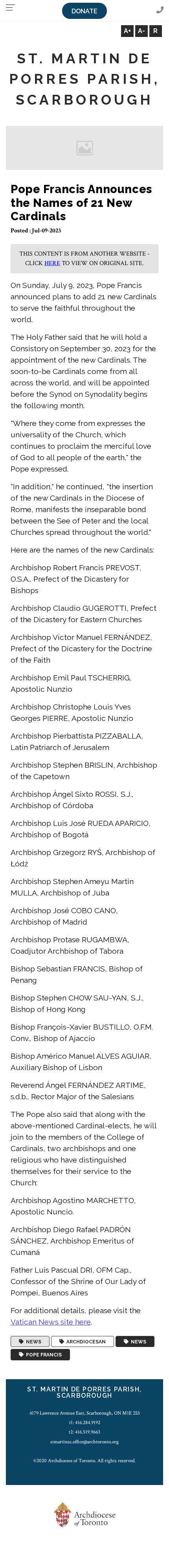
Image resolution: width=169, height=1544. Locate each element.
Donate (84, 11)
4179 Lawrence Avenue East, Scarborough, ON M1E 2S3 (84, 1413)
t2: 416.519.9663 (84, 1432)
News (32, 1341)
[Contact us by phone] (160, 10)
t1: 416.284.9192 (84, 1422)
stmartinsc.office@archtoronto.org (84, 1442)
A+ (127, 31)
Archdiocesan (85, 1341)
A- (141, 31)
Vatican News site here (51, 1321)
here (52, 263)
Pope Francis (43, 1355)
